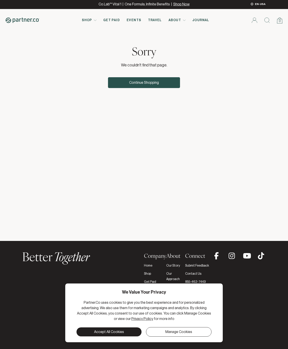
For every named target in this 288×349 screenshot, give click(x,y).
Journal (200, 20)
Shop (87, 20)
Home (148, 265)
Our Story (173, 265)
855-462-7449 (195, 281)
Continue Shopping (144, 82)
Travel (155, 20)
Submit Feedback (197, 265)
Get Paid (111, 20)
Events (134, 20)
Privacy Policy (142, 319)
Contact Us (193, 273)
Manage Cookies (178, 332)
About (175, 20)
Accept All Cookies (109, 332)
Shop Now (181, 4)
